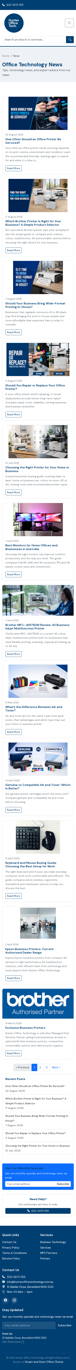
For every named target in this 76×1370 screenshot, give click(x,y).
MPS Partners (48, 1253)
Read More (13, 168)
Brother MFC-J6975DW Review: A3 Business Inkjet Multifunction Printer (37, 626)
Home (5, 55)
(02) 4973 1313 (14, 4)
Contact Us (9, 1242)
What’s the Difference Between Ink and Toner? (33, 708)
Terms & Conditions (14, 1253)
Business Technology (53, 1242)
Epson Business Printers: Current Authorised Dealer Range (29, 950)
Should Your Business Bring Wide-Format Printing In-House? (35, 305)
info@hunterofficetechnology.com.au (30, 1282)
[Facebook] (5, 1300)
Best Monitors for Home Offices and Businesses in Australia (31, 547)
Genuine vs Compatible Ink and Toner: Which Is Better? (37, 786)
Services (45, 1247)
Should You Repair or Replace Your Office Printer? (35, 387)
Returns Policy (11, 1258)
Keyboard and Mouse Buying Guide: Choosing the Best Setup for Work (31, 864)
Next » (56, 1067)
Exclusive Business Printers (25, 1028)
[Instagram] (14, 1300)
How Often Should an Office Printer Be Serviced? (33, 141)
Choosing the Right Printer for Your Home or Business (37, 469)
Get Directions (11, 1341)
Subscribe (63, 1184)
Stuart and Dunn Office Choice (44, 1362)
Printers (45, 1258)
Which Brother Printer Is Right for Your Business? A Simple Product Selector (33, 223)
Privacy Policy (10, 1247)
